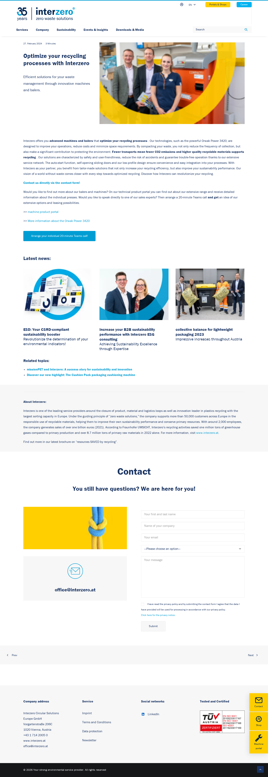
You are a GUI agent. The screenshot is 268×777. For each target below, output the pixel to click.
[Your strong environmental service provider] (45, 14)
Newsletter (89, 740)
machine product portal (43, 211)
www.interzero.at (207, 432)
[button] (75, 571)
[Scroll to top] (260, 769)
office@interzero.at (35, 746)
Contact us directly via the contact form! (51, 182)
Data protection (92, 731)
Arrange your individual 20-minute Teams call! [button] (59, 235)
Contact (258, 706)
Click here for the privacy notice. (158, 615)
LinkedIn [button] (153, 714)
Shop (259, 725)
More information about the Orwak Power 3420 (59, 221)
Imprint (87, 713)
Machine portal (258, 746)
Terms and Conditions (96, 722)
